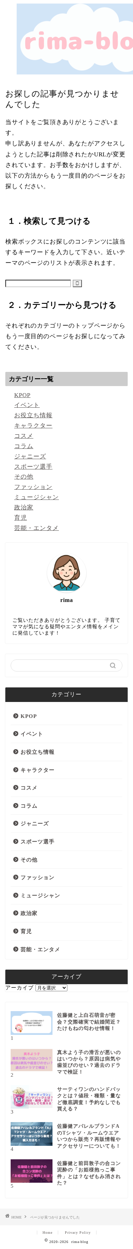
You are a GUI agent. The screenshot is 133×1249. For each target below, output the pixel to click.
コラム (23, 446)
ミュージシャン (36, 497)
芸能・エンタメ (36, 528)
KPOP (22, 395)
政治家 (23, 507)
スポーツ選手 (33, 466)
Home (47, 1232)
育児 (20, 517)
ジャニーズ (30, 456)
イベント (27, 405)
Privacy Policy (78, 1232)
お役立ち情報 (33, 415)
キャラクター (33, 425)
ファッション (33, 487)
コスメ (23, 436)
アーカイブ (19, 988)
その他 (23, 476)
